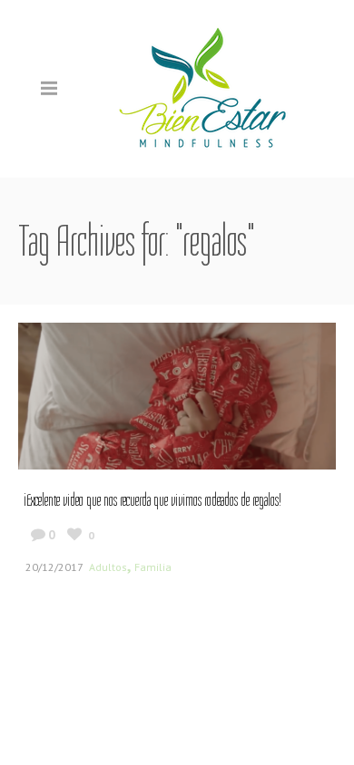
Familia (153, 567)
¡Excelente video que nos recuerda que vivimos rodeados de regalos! (152, 500)
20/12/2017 (54, 567)
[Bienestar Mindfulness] (204, 87)
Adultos (108, 567)
